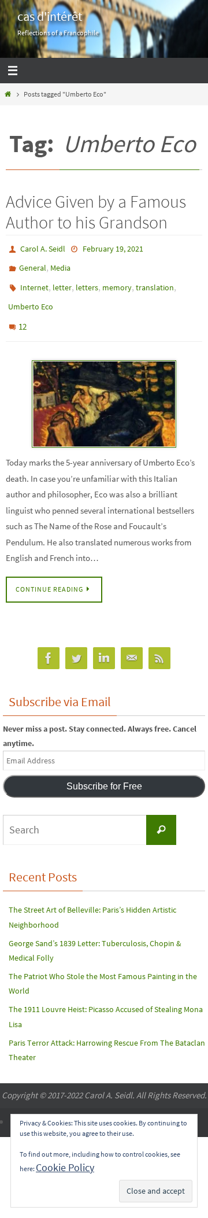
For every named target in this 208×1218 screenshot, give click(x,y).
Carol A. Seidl (42, 248)
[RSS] (159, 644)
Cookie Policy (65, 1167)
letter (62, 281)
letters (87, 281)
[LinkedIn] (104, 644)
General (32, 265)
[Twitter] (76, 644)
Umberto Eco (30, 298)
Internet (34, 281)
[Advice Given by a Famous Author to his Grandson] (104, 390)
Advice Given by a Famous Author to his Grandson (96, 211)
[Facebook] (49, 644)
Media (60, 265)
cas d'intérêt (49, 16)
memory (117, 281)
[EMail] (132, 644)
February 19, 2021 (113, 248)
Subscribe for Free (104, 772)
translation (155, 281)
